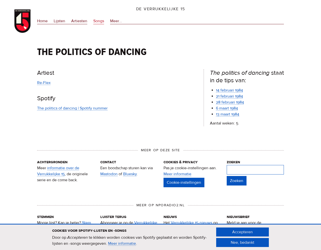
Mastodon (109, 174)
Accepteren (242, 232)
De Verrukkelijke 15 (160, 9)
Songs (98, 21)
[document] (160, 237)
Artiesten (79, 21)
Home (42, 21)
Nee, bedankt (242, 242)
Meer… (116, 21)
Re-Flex (44, 82)
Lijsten (59, 21)
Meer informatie (177, 174)
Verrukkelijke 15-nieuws (191, 222)
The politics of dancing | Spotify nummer (72, 108)
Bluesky (130, 174)
